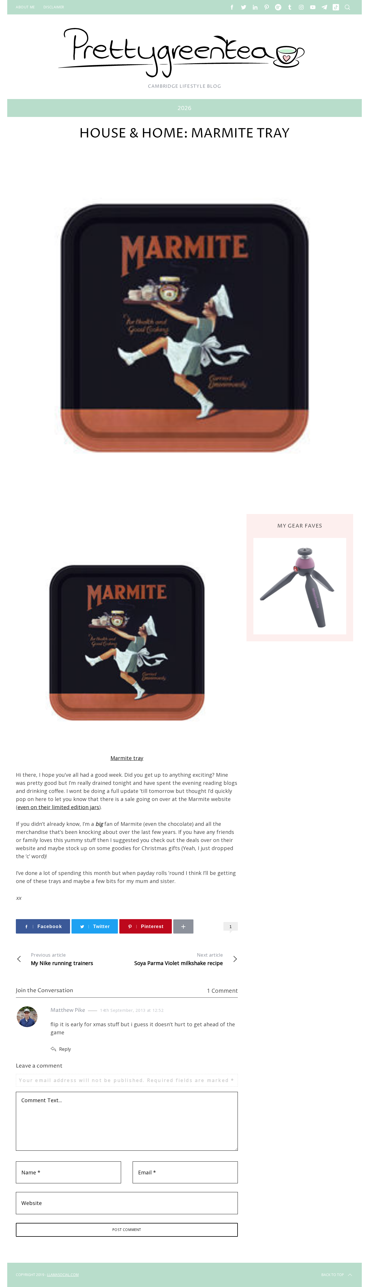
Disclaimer (54, 7)
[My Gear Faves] (299, 586)
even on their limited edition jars (58, 807)
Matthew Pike (67, 1010)
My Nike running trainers (62, 959)
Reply (65, 1049)
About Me (25, 7)
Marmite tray (126, 758)
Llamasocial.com (63, 1274)
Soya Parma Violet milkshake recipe (178, 959)
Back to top (332, 1274)
